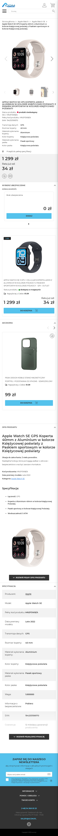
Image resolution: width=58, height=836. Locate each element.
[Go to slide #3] (46, 92)
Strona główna (8, 21)
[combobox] (32, 11)
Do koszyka (26, 311)
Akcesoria (7, 323)
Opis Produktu (9, 427)
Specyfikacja (9, 586)
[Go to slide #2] (31, 92)
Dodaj (29, 216)
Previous (48, 327)
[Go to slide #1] (17, 92)
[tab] (29, 185)
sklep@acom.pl (28, 819)
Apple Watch (23, 21)
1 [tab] (28, 223)
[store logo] (14, 5)
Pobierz (29, 703)
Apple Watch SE (38, 21)
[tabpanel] (29, 206)
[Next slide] (51, 59)
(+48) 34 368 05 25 (29, 808)
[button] (44, 5)
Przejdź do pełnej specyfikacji (19, 151)
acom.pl (34, 832)
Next (54, 327)
